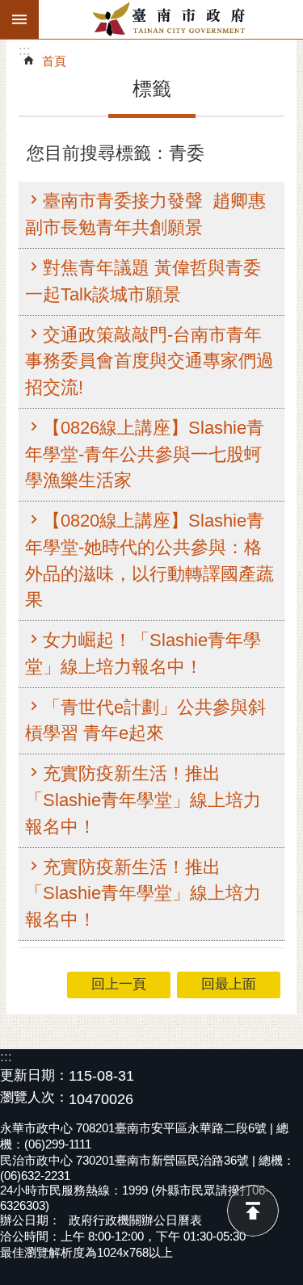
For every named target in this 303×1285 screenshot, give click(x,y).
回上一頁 (118, 984)
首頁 (54, 61)
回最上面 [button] (228, 984)
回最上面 (253, 1211)
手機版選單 (19, 19)
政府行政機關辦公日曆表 (135, 1220)
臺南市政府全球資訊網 (171, 19)
